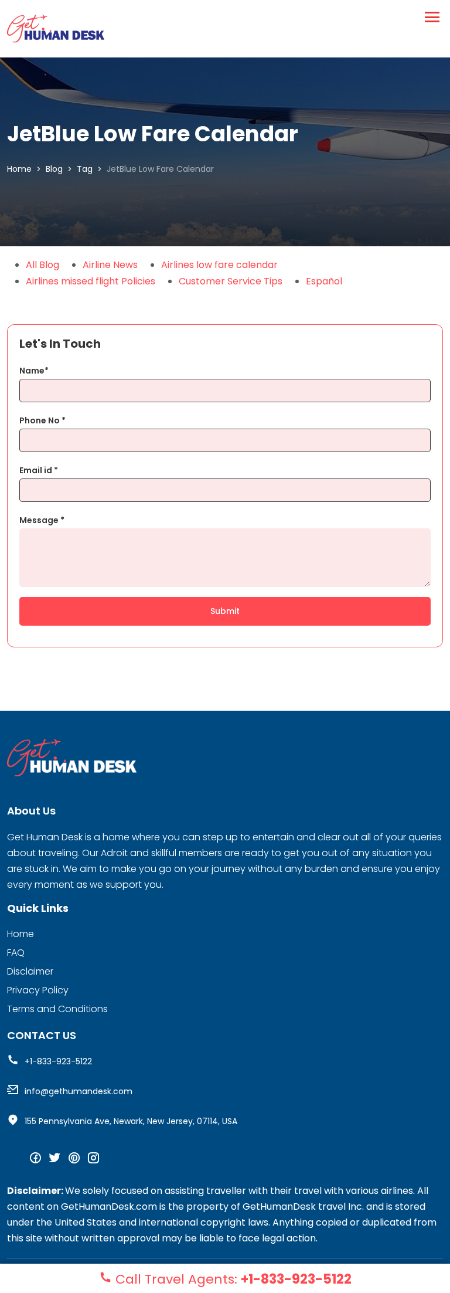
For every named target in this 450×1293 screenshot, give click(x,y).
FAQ (16, 952)
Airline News (110, 265)
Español (324, 281)
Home (19, 169)
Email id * (38, 470)
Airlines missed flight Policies (90, 281)
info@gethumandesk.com (78, 1091)
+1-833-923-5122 (58, 1061)
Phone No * (42, 420)
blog (54, 169)
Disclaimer (30, 971)
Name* (34, 370)
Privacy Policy (38, 990)
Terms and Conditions (57, 1009)
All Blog (42, 265)
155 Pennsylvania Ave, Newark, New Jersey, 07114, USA (131, 1121)
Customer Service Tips (230, 281)
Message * (41, 520)
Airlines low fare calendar (219, 265)
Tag (85, 169)
